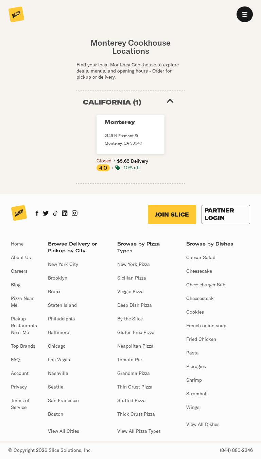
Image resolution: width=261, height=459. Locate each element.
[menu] (245, 14)
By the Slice (130, 319)
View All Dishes (203, 424)
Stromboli (197, 394)
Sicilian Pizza (131, 278)
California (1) (112, 102)
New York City (63, 264)
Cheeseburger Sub (205, 285)
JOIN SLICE (172, 214)
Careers (19, 271)
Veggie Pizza (130, 291)
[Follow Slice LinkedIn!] (65, 213)
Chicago (57, 346)
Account (20, 373)
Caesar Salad (200, 257)
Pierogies (196, 366)
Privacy (19, 387)
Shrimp (194, 380)
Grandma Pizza (133, 373)
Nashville (58, 373)
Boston (55, 414)
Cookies (195, 312)
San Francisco (63, 400)
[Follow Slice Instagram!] (75, 213)
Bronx (54, 291)
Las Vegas (59, 360)
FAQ (15, 360)
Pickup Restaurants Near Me (24, 325)
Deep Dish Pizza (134, 305)
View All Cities (63, 431)
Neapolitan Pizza (135, 346)
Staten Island (62, 305)
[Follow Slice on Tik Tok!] (55, 213)
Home (17, 244)
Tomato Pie (129, 360)
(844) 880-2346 (236, 450)
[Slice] (16, 14)
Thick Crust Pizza (136, 414)
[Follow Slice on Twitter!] (45, 213)
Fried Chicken (201, 339)
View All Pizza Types (139, 431)
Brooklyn (57, 278)
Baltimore (58, 332)
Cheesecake (199, 271)
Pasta (192, 353)
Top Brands (23, 346)
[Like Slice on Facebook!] (36, 213)
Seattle (55, 387)
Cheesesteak (200, 298)
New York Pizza (133, 264)
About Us (21, 257)
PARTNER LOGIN (219, 214)
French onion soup (206, 325)
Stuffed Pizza (131, 400)
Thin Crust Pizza (135, 387)
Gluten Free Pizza (136, 332)
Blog (15, 285)
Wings (192, 407)
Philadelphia (61, 319)
